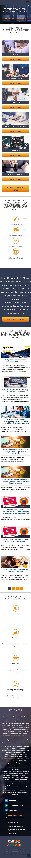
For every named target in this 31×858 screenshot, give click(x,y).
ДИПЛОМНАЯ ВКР (15, 102)
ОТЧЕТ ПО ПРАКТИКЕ (15, 174)
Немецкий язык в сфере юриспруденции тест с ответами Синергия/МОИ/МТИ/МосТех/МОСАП (15, 422)
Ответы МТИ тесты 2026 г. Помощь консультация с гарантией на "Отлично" (16, 452)
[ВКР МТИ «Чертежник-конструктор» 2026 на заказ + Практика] (15, 382)
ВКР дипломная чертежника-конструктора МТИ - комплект (16, 361)
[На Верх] (28, 856)
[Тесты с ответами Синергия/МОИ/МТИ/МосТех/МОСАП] (15, 562)
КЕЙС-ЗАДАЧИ (15, 150)
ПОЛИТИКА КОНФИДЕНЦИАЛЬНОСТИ (15, 849)
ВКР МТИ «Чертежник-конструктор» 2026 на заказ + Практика (15, 391)
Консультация (15, 59)
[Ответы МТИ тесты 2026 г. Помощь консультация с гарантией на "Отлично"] (15, 442)
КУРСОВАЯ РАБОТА (15, 78)
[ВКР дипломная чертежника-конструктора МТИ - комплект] (15, 352)
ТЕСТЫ (15, 54)
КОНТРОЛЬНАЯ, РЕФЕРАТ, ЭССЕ (16, 126)
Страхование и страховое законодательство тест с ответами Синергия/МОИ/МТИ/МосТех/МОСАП (15, 512)
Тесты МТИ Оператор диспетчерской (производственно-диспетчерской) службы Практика (15, 482)
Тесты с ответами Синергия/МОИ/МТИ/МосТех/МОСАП (15, 570)
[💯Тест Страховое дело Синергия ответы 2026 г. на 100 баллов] (15, 532)
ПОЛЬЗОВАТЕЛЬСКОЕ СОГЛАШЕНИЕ (15, 851)
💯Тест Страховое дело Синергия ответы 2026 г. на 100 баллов (15, 540)
